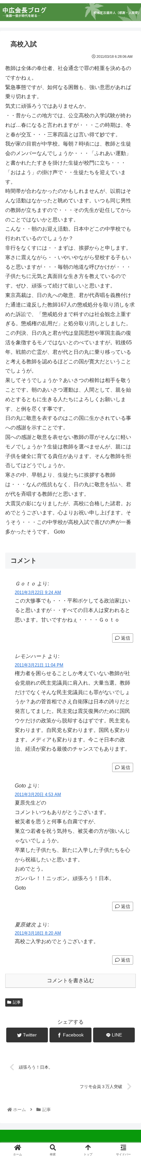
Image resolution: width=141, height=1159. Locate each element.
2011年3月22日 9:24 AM (38, 592)
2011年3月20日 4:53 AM (38, 794)
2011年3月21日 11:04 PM (39, 665)
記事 (17, 1002)
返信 (125, 638)
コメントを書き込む (70, 980)
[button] (127, 769)
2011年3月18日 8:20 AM (38, 933)
